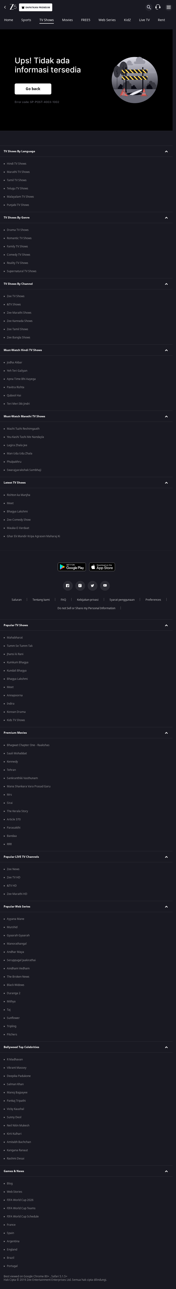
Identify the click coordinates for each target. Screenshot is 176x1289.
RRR (9, 844)
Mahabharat (15, 638)
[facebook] (68, 586)
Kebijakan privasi (88, 600)
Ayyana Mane (15, 919)
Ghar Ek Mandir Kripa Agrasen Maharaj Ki (33, 536)
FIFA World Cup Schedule (23, 1216)
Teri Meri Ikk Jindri (18, 404)
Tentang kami (41, 600)
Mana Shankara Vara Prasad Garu (28, 786)
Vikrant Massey (16, 1068)
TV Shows (46, 20)
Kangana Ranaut (17, 1150)
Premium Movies (15, 732)
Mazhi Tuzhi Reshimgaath (23, 429)
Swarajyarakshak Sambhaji (24, 470)
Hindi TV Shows (16, 164)
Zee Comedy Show (18, 520)
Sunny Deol (14, 1117)
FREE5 (85, 20)
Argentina (13, 1241)
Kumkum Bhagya (17, 662)
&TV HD (12, 886)
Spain (10, 1233)
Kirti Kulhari (14, 1134)
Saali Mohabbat (17, 753)
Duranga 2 (13, 993)
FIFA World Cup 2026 (20, 1200)
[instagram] (80, 586)
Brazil (10, 1258)
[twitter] (92, 586)
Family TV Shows (17, 246)
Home (8, 20)
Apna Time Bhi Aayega (21, 379)
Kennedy (12, 762)
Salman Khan (15, 1084)
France (11, 1225)
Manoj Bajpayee (17, 1092)
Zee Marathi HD (17, 894)
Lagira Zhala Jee (17, 445)
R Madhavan (15, 1059)
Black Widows (15, 985)
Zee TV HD (13, 877)
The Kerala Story (17, 811)
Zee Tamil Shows (17, 329)
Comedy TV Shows (18, 255)
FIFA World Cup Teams (21, 1208)
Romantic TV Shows (19, 238)
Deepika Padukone (19, 1076)
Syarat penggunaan (122, 600)
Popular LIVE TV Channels (21, 856)
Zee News (13, 869)
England (12, 1250)
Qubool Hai (14, 395)
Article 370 (14, 819)
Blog (10, 1183)
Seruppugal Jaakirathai (21, 960)
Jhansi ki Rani (15, 654)
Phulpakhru (14, 462)
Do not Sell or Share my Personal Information (86, 608)
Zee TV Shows (16, 296)
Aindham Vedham (18, 968)
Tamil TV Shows (17, 180)
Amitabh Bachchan (19, 1142)
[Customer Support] (157, 7)
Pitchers (12, 1034)
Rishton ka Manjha (18, 495)
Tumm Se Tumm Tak (20, 646)
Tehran (11, 770)
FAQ (63, 600)
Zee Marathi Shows (19, 313)
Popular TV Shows (16, 625)
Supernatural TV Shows (21, 271)
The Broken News (18, 977)
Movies (67, 20)
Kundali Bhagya (17, 671)
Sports (26, 20)
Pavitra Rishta (15, 387)
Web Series (107, 20)
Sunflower (13, 1018)
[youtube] (105, 586)
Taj (9, 1010)
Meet (10, 503)
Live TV (144, 20)
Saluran (17, 600)
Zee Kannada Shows (20, 321)
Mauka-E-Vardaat (18, 528)
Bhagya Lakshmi (17, 511)
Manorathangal (17, 944)
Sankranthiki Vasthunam (22, 778)
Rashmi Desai (15, 1158)
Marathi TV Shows (18, 172)
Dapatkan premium (37, 7)
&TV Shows (14, 304)
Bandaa (12, 836)
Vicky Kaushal (15, 1109)
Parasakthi (13, 828)
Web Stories (14, 1192)
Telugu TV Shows (17, 188)
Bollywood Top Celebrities (21, 1047)
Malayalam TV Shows (20, 197)
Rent (161, 20)
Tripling (11, 1026)
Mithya (11, 1001)
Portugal (12, 1266)
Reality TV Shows (17, 263)
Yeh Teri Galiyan (17, 371)
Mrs (9, 795)
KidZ (127, 20)
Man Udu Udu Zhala (19, 453)
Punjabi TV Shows (18, 205)
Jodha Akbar (14, 362)
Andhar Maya (15, 952)
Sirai (10, 803)
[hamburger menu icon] (168, 7)
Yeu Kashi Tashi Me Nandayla (25, 437)
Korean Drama (16, 712)
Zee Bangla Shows (18, 337)
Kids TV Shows (16, 720)
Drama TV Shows (18, 230)
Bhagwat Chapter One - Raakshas (28, 745)
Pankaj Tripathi (16, 1101)
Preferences (153, 600)
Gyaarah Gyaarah (18, 935)
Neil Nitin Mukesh (18, 1125)
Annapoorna (15, 695)
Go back (33, 89)
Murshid (12, 927)
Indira (10, 704)
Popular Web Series (17, 906)
